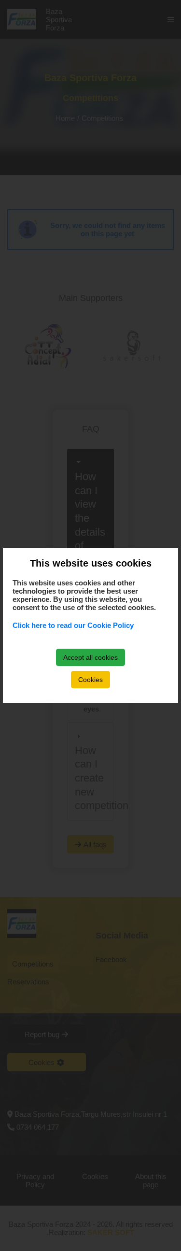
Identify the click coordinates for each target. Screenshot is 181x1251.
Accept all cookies (90, 657)
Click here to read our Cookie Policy (73, 625)
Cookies (90, 679)
